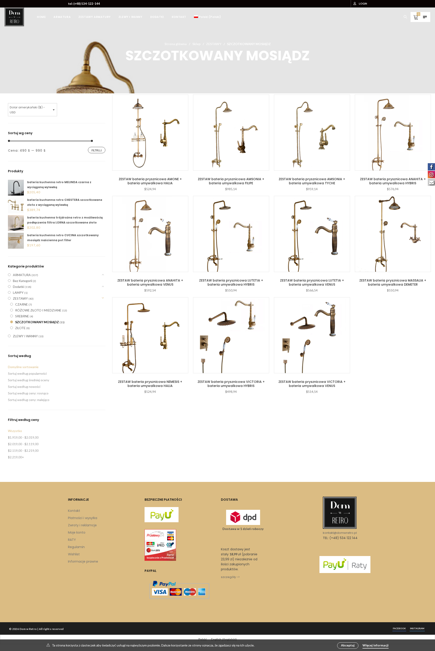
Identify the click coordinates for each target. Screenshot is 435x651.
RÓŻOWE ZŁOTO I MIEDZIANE (38, 310)
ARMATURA (22, 275)
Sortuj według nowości (24, 387)
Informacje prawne (83, 561)
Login (363, 3)
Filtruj (97, 150)
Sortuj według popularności (27, 373)
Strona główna (175, 44)
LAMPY (18, 292)
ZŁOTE (20, 328)
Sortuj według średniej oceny (28, 380)
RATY (72, 539)
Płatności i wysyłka (82, 518)
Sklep (196, 44)
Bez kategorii (22, 281)
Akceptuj (348, 645)
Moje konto (76, 532)
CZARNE (21, 304)
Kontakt (74, 510)
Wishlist (74, 554)
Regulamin (76, 547)
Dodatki (18, 287)
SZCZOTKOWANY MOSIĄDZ (37, 322)
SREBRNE (22, 316)
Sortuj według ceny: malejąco (28, 400)
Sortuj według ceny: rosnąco (28, 393)
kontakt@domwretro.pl (340, 533)
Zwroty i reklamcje (82, 525)
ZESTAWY (213, 44)
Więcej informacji (375, 645)
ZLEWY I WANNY (25, 336)
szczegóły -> (230, 577)
